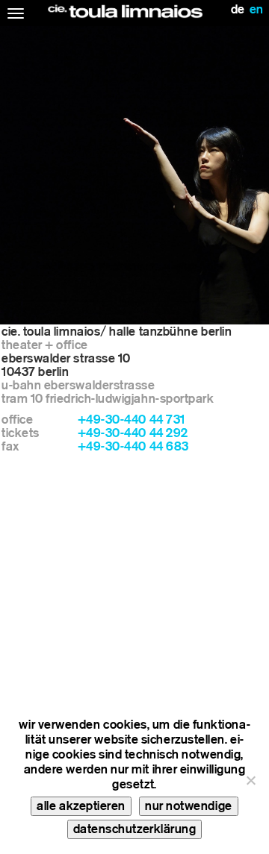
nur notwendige (188, 806)
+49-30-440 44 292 (133, 433)
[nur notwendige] (250, 780)
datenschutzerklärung (135, 829)
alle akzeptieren (81, 806)
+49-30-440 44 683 (133, 446)
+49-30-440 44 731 (131, 419)
